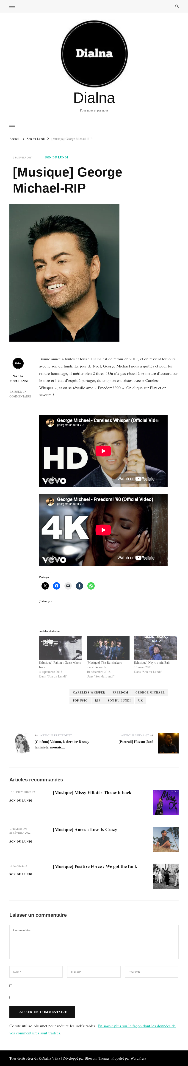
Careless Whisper (89, 692)
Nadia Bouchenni (18, 378)
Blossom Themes (97, 1058)
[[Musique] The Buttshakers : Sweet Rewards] (108, 648)
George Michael (150, 692)
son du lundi (119, 700)
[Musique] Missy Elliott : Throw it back (92, 792)
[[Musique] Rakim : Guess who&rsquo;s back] (60, 648)
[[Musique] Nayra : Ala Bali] (155, 648)
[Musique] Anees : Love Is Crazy (85, 829)
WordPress (138, 1058)
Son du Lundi (56, 157)
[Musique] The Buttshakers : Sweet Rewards (105, 664)
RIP (97, 700)
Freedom (120, 692)
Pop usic (80, 700)
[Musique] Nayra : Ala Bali (152, 662)
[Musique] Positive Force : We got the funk (95, 866)
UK (140, 700)
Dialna (94, 97)
